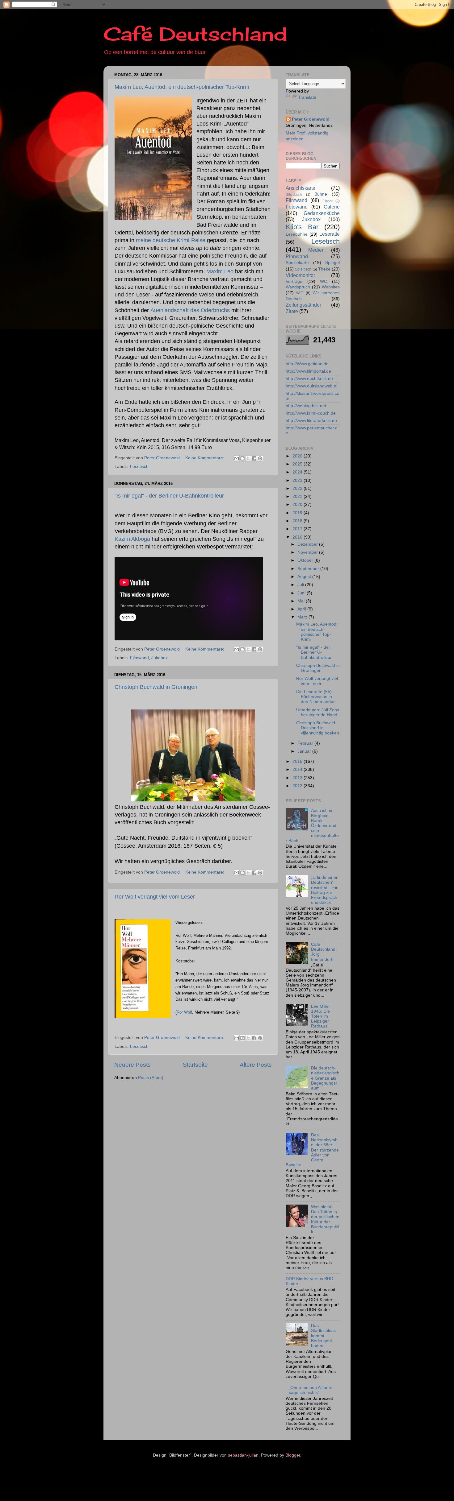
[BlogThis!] (242, 458)
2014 (298, 769)
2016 (298, 537)
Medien (316, 250)
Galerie (332, 206)
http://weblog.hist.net (306, 405)
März (303, 617)
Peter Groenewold (311, 119)
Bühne (320, 194)
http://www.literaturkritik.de (311, 420)
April (302, 609)
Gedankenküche (322, 213)
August (304, 576)
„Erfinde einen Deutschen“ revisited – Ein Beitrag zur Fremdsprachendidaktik (324, 890)
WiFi (300, 293)
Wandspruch (298, 287)
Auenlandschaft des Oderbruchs (190, 310)
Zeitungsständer (303, 305)
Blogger (292, 1455)
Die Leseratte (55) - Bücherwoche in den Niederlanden (316, 696)
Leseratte (329, 234)
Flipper (327, 201)
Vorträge (294, 281)
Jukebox (159, 657)
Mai (301, 601)
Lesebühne (297, 234)
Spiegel (332, 262)
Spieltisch (303, 269)
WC (323, 281)
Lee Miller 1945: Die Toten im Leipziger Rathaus (320, 1016)
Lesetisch (139, 466)
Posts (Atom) (150, 1077)
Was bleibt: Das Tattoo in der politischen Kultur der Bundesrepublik (325, 1219)
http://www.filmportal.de (308, 371)
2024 (298, 472)
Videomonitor (300, 275)
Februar (305, 743)
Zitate (292, 311)
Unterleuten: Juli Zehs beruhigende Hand (317, 712)
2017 (298, 529)
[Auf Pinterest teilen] (260, 458)
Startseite (195, 1064)
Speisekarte (297, 262)
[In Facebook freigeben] (254, 458)
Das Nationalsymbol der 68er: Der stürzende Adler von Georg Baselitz (312, 1150)
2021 (298, 496)
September (308, 568)
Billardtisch (294, 194)
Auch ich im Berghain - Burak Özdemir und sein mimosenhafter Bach (312, 825)
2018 (298, 521)
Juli (301, 584)
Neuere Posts (132, 1064)
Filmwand (139, 657)
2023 (298, 480)
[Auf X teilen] (248, 458)
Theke (324, 269)
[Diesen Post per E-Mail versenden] (236, 458)
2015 (298, 761)
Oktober (305, 560)
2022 (298, 488)
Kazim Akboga (132, 539)
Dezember (308, 544)
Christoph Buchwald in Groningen (156, 687)
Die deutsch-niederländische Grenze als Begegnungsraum (325, 1078)
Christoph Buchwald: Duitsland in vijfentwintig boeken (317, 728)
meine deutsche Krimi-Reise (170, 240)
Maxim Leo (219, 271)
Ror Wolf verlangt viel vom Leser (155, 897)
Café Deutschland (195, 34)
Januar (304, 751)
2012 (298, 786)
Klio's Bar (302, 227)
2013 (298, 777)
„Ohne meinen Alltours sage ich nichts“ (310, 1390)
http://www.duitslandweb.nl (311, 386)
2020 (298, 504)
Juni (302, 593)
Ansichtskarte (300, 188)
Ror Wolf (184, 1012)
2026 (298, 456)
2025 (298, 464)
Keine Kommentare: (205, 458)
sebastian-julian (243, 1455)
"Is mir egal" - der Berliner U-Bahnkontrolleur (169, 496)
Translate (307, 97)
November (308, 552)
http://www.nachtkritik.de (309, 378)
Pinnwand (297, 256)
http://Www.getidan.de (307, 364)
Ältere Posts (256, 1064)
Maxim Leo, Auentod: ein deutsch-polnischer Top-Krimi (182, 87)
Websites (331, 287)
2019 (298, 513)
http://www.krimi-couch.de (311, 413)
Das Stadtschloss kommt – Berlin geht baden (323, 1335)
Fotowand (297, 206)
